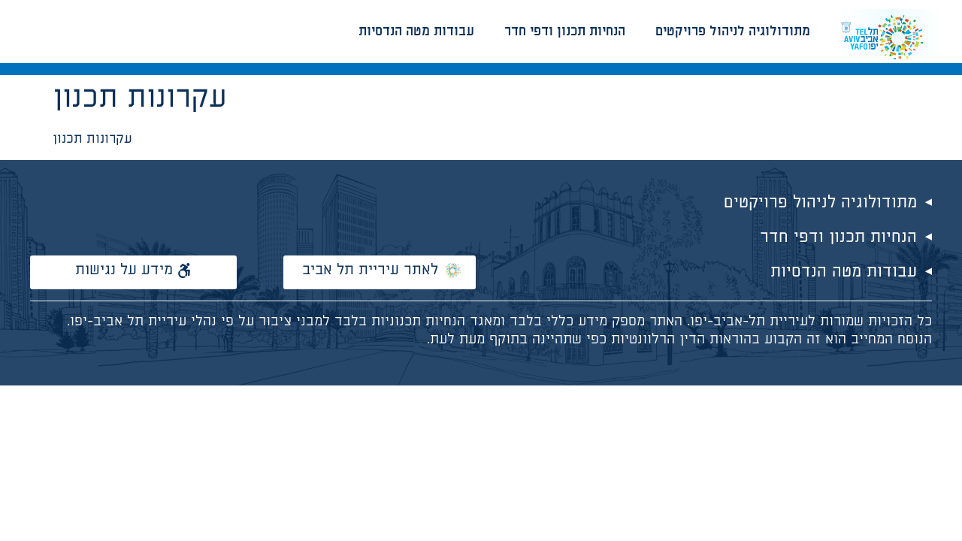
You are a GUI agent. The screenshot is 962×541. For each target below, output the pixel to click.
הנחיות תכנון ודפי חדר (564, 31)
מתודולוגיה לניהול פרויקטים (732, 31)
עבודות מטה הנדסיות (416, 31)
